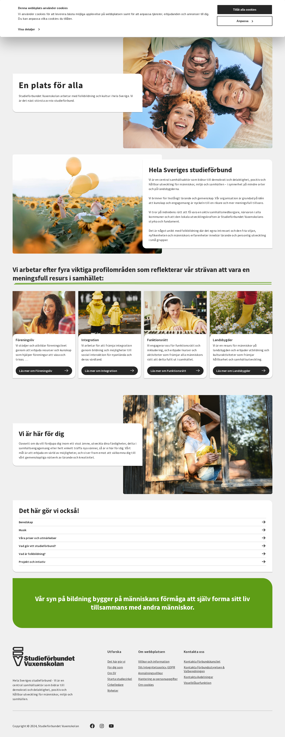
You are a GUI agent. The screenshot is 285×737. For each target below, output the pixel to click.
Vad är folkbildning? (32, 554)
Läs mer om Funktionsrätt (168, 371)
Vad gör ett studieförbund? (37, 546)
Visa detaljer (26, 29)
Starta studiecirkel (119, 679)
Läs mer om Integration (101, 371)
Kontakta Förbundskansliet (202, 661)
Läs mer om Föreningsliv (35, 371)
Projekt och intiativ (32, 562)
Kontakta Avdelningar (198, 677)
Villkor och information (153, 661)
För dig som (115, 667)
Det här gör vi (116, 661)
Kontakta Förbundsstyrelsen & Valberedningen (204, 669)
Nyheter (112, 690)
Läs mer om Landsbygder (233, 371)
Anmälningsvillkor (150, 673)
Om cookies (146, 685)
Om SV (111, 673)
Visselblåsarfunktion (197, 683)
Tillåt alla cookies (244, 9)
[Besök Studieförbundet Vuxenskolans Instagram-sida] (101, 727)
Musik (22, 530)
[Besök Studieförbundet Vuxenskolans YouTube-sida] (111, 727)
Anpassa (242, 21)
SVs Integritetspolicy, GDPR (156, 667)
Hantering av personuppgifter (158, 679)
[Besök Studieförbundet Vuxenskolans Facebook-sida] (92, 727)
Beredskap (26, 522)
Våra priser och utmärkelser (37, 538)
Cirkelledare (115, 685)
